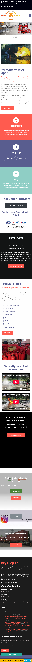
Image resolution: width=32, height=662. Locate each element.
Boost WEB (27, 657)
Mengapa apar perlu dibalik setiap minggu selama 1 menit (16, 630)
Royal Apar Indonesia (7, 657)
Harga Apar (9, 615)
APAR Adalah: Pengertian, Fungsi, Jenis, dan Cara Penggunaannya (16, 617)
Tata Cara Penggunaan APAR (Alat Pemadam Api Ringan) (16, 623)
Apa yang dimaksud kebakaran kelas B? (17, 626)
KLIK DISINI (27, 660)
